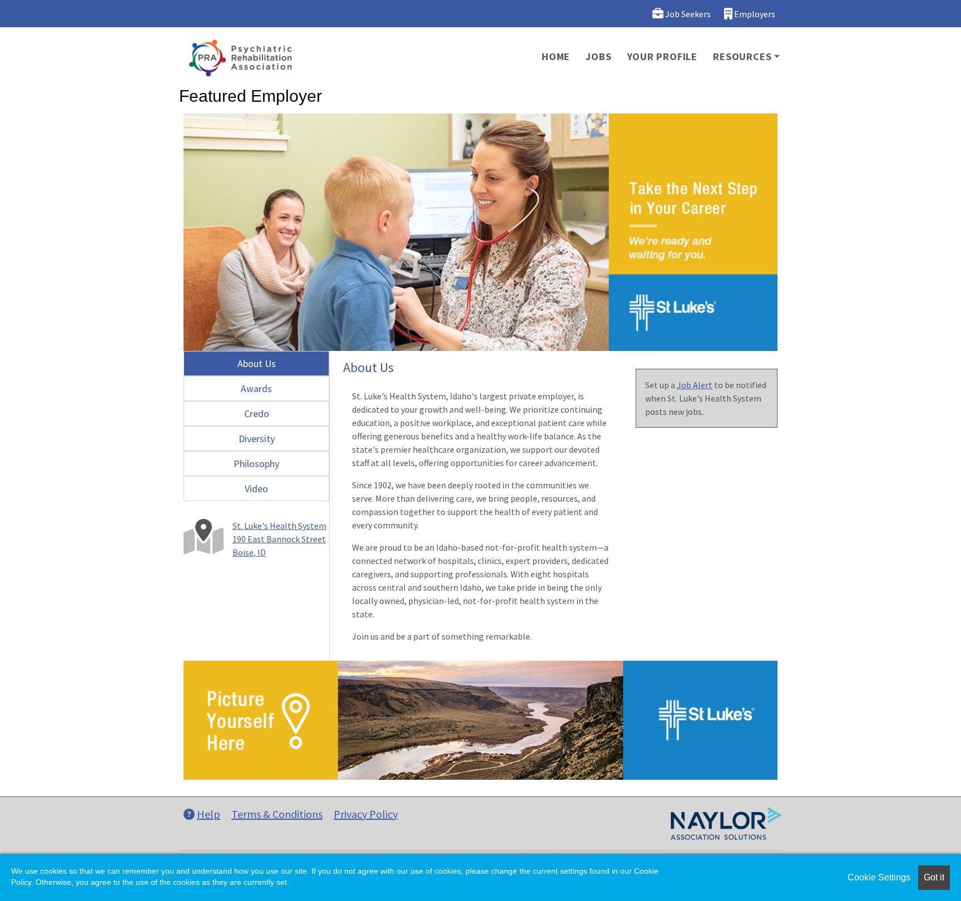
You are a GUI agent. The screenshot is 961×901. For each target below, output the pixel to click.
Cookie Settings (879, 877)
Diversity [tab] (257, 438)
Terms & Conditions (277, 814)
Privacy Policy (366, 814)
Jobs (598, 56)
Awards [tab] (256, 388)
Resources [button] (742, 56)
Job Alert (694, 384)
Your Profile (662, 56)
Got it (934, 877)
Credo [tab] (256, 413)
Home (556, 56)
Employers (753, 13)
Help (208, 814)
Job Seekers (687, 13)
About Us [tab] (256, 363)
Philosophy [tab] (256, 463)
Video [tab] (256, 488)
